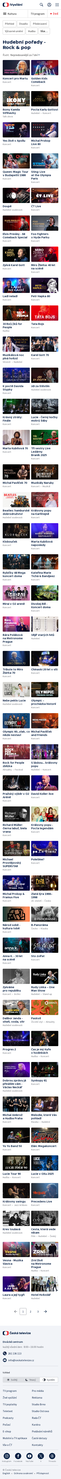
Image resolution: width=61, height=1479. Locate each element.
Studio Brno (39, 1404)
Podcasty (8, 1418)
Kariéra (36, 1424)
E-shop (7, 1431)
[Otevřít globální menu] (57, 4)
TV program (38, 13)
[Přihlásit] (49, 4)
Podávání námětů (42, 1431)
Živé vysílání (10, 1397)
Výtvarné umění (14, 31)
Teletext (8, 1411)
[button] (16, 67)
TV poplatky (10, 1404)
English (6, 1473)
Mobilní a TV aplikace (15, 1438)
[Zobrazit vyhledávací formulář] (41, 4)
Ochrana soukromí (23, 1473)
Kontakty (37, 1445)
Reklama (37, 1397)
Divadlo (23, 23)
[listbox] (30, 1380)
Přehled (9, 23)
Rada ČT (36, 1418)
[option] (12, 1379)
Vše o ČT (7, 1445)
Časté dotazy (39, 1438)
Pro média (38, 1390)
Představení (40, 23)
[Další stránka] (45, 1311)
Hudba (31, 31)
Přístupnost (43, 1473)
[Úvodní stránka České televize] (17, 1333)
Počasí (6, 1424)
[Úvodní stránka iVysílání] (13, 5)
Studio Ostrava (40, 1411)
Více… (44, 31)
